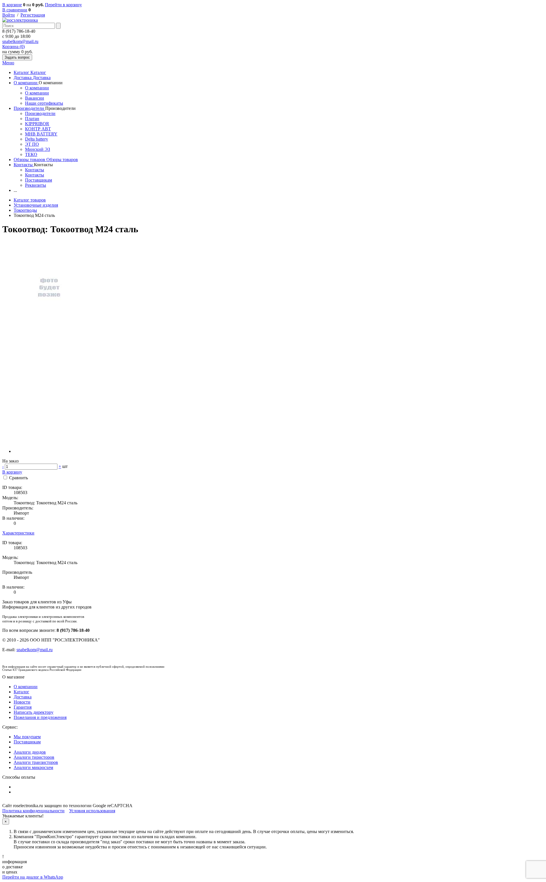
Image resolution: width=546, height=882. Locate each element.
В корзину (12, 472)
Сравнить (18, 477)
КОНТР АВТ (38, 128)
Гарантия (23, 707)
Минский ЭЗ (37, 149)
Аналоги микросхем (33, 767)
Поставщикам (38, 180)
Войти (8, 15)
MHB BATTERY (41, 133)
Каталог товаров (30, 200)
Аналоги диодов (30, 752)
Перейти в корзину (63, 4)
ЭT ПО (32, 144)
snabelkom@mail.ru (20, 41)
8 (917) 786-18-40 (18, 31)
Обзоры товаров (30, 159)
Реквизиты (35, 185)
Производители (29, 108)
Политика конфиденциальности (33, 810)
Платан (32, 118)
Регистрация (32, 15)
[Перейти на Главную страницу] (20, 20)
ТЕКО (31, 154)
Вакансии (34, 98)
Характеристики (18, 533)
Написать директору (33, 712)
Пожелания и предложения (40, 717)
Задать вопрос (17, 57)
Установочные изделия (36, 205)
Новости (22, 702)
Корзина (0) (13, 46)
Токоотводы (25, 210)
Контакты (24, 164)
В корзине (12, 4)
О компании (26, 82)
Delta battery (36, 139)
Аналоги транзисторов (36, 762)
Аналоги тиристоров (34, 757)
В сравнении (14, 9)
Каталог (22, 72)
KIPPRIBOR (37, 123)
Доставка (23, 77)
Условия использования (92, 810)
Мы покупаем (27, 736)
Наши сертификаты (44, 103)
